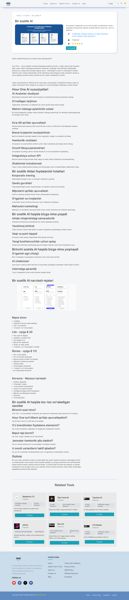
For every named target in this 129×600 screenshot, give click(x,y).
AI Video (26, 16)
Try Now (70, 48)
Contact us (52, 573)
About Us (53, 4)
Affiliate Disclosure (71, 573)
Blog (84, 4)
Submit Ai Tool (64, 4)
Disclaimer (68, 577)
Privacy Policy (69, 567)
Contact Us (76, 4)
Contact (114, 595)
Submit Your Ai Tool (55, 567)
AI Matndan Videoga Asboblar (83, 34)
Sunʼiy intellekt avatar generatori (83, 36)
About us (51, 570)
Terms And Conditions (72, 563)
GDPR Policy (68, 570)
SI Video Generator (101, 34)
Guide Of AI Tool (41, 595)
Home (45, 4)
